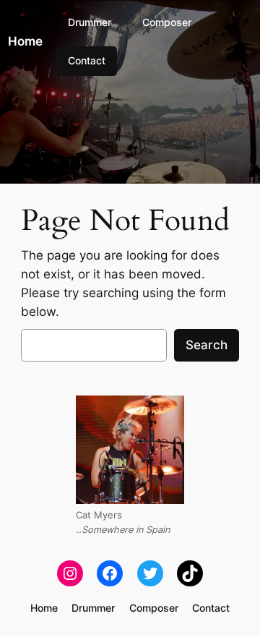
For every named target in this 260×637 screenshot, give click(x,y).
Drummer (89, 22)
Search (207, 345)
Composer (166, 22)
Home (25, 41)
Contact (86, 60)
